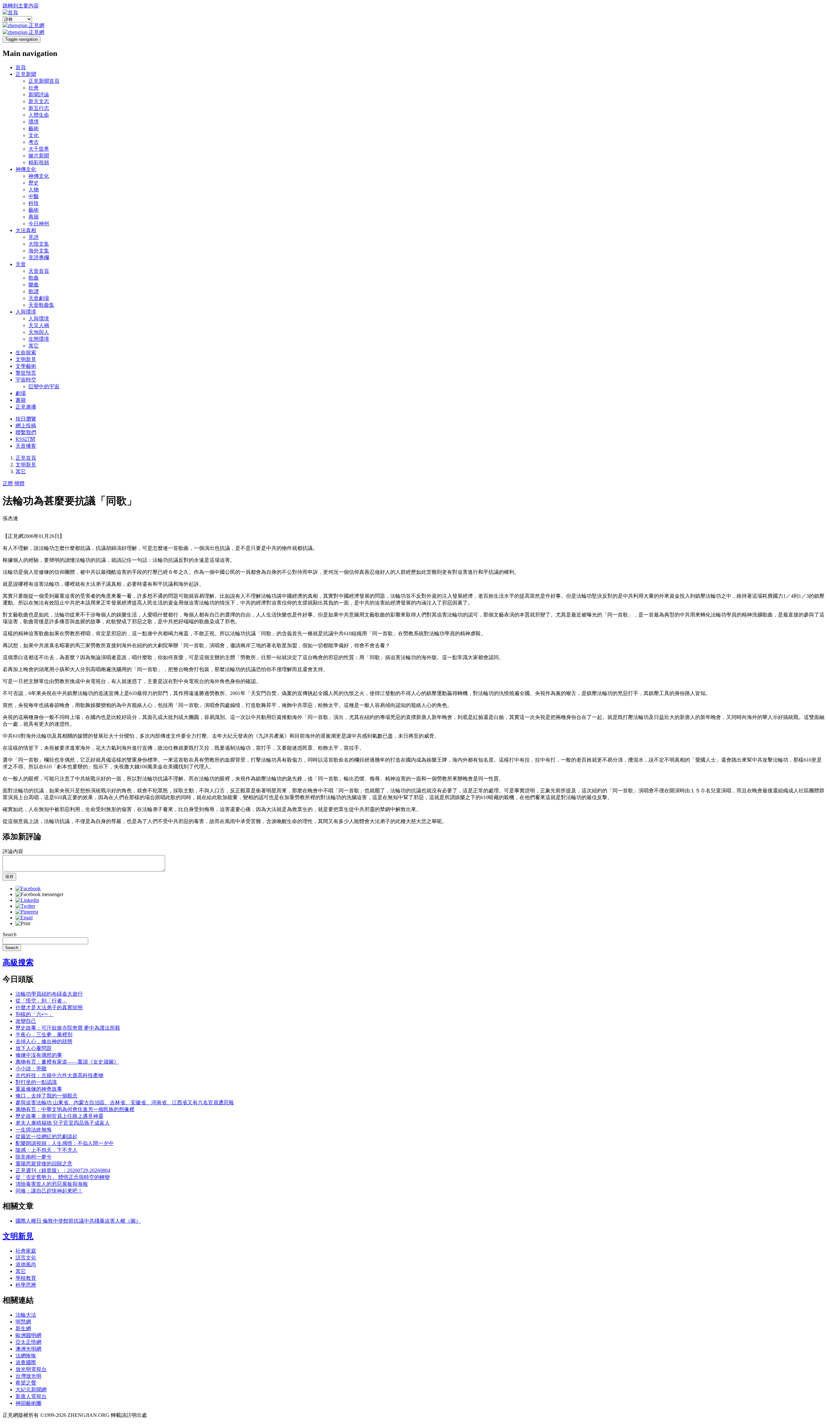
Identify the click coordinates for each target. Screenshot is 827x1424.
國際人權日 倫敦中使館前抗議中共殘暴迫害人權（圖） (78, 1221)
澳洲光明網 (28, 1349)
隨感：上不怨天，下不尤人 (47, 1150)
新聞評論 (38, 94)
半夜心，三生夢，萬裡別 (44, 1034)
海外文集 (38, 250)
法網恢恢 (26, 1355)
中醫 (33, 196)
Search (9, 934)
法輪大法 (26, 1315)
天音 (21, 264)
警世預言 (26, 373)
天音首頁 (38, 271)
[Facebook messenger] (39, 894)
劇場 (21, 393)
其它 (33, 345)
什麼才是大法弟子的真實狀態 (49, 1007)
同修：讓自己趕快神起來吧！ (49, 1191)
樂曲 (33, 284)
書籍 (21, 400)
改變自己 (26, 1021)
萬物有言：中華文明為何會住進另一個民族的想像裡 (75, 1109)
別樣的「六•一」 (35, 1014)
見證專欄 (38, 257)
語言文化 (26, 1257)
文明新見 (26, 359)
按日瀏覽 (26, 419)
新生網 (23, 1328)
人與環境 (26, 312)
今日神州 (38, 223)
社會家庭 (26, 1251)
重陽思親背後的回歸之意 (44, 1163)
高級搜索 (18, 962)
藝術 (33, 128)
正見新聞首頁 (43, 81)
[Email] (24, 917)
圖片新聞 (38, 155)
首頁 (21, 67)
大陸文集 (38, 244)
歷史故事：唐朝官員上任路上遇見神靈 (59, 1116)
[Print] (23, 923)
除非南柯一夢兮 (34, 1157)
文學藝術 (26, 366)
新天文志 (38, 101)
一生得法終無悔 (34, 1129)
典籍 (33, 216)
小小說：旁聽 (31, 1068)
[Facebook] (28, 888)
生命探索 (26, 352)
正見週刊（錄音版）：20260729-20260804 (63, 1170)
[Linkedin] (27, 900)
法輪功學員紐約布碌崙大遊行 (49, 994)
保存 (9, 876)
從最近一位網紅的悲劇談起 (47, 1136)
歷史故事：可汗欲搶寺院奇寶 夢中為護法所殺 (68, 1028)
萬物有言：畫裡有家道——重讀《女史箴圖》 (67, 1062)
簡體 (19, 483)
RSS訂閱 (25, 439)
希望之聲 (26, 1383)
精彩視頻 (38, 162)
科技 (33, 203)
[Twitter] (25, 906)
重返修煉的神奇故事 (39, 1089)
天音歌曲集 (41, 305)
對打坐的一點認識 (36, 1082)
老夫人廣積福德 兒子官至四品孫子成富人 (63, 1123)
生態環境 (38, 339)
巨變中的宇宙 (43, 386)
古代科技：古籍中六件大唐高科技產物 (59, 1075)
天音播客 (26, 446)
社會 (33, 88)
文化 (33, 135)
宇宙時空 (26, 379)
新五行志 (38, 108)
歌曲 (33, 278)
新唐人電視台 (31, 1396)
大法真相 (26, 230)
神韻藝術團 (28, 1403)
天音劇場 (38, 298)
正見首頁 (26, 458)
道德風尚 (26, 1264)
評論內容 (13, 851)
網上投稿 (26, 425)
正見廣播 (26, 407)
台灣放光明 (28, 1376)
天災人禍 (38, 325)
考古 (33, 142)
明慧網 (23, 1321)
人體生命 (38, 115)
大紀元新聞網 (31, 1389)
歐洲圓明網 (28, 1335)
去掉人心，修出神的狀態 (44, 1041)
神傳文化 (26, 169)
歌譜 (33, 291)
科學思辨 (26, 1285)
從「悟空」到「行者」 (41, 1000)
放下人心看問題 (34, 1048)
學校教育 (26, 1278)
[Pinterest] (27, 912)
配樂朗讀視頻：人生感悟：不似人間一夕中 (65, 1143)
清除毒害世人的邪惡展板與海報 (52, 1184)
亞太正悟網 (28, 1342)
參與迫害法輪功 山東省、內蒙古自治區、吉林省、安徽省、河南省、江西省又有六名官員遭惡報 (125, 1102)
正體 (8, 483)
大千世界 (38, 149)
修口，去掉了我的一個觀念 (47, 1095)
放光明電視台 (31, 1369)
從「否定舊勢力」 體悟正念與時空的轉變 (63, 1177)
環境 (33, 121)
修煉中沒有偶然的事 (39, 1055)
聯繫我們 (26, 432)
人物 (33, 189)
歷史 (33, 183)
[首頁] (10, 12)
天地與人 (38, 332)
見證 (33, 237)
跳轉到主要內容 (21, 5)
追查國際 (26, 1362)
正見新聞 (26, 74)
